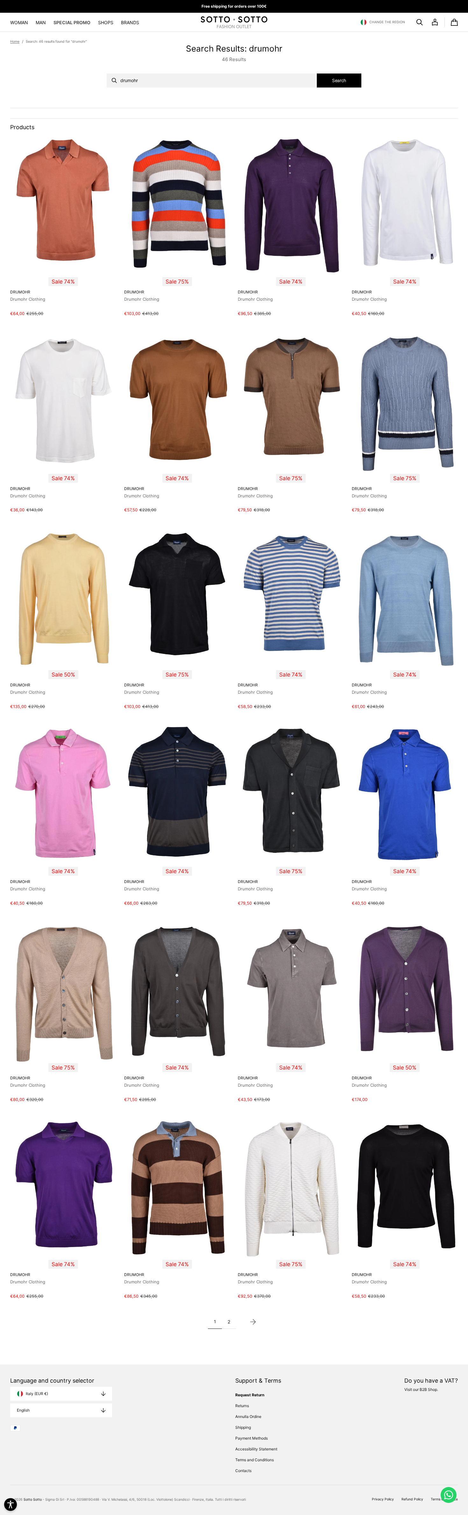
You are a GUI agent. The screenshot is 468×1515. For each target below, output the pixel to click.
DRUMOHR (20, 292)
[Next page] (253, 1322)
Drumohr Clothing (27, 299)
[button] (382, 22)
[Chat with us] (449, 1495)
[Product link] (63, 226)
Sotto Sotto (33, 1499)
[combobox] (211, 81)
